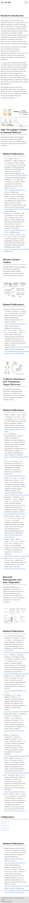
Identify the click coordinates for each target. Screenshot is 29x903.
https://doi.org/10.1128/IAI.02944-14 (15, 811)
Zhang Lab (5, 830)
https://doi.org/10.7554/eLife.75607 (15, 514)
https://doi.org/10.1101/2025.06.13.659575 (16, 712)
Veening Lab (5, 822)
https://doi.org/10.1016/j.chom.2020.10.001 (16, 653)
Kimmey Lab (5, 826)
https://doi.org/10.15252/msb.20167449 (15, 175)
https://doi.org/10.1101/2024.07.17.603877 (16, 347)
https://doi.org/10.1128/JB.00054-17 (14, 476)
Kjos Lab (4, 824)
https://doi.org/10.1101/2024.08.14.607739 (16, 209)
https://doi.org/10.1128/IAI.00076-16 (14, 792)
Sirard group (5, 828)
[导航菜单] (26, 2)
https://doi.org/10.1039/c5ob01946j (14, 569)
